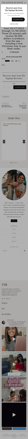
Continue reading (14, 23)
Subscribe (18, 19)
